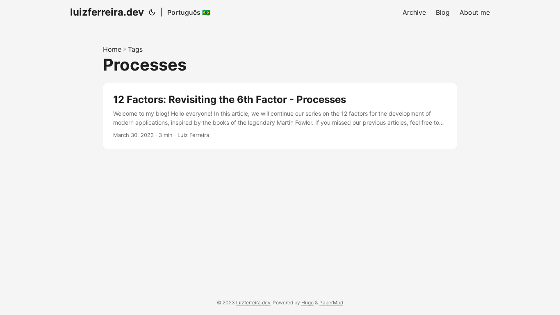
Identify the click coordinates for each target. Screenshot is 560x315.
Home (112, 49)
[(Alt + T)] (152, 12)
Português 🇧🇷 (188, 12)
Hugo (307, 302)
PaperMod (331, 302)
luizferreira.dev (107, 12)
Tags (135, 49)
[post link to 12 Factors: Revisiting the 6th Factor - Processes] (280, 116)
